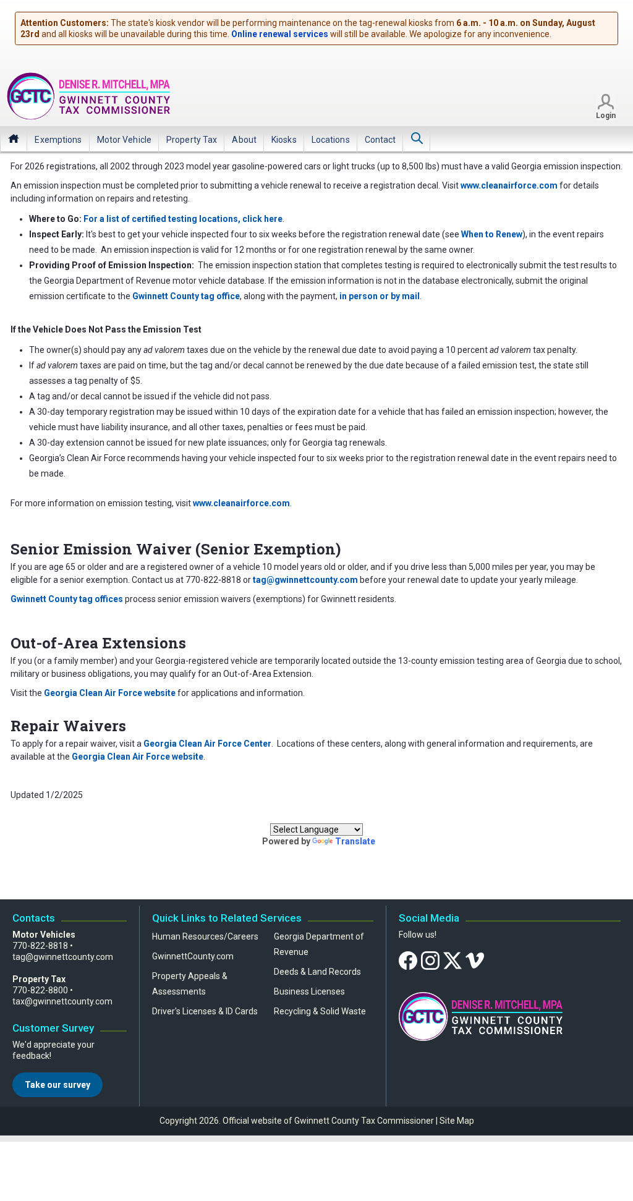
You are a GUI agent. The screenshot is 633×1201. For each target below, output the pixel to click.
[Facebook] (408, 960)
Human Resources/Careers (205, 936)
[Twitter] (452, 960)
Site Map (457, 1121)
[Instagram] (430, 960)
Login (606, 115)
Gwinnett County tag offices (67, 599)
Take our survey (57, 1085)
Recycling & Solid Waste (320, 1011)
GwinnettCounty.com (193, 956)
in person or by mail (379, 296)
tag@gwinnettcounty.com (62, 957)
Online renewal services (279, 34)
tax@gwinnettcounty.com (62, 1001)
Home (13, 138)
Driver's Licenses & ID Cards (205, 1011)
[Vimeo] (474, 960)
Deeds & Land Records (317, 972)
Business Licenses (309, 991)
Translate (355, 841)
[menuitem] (58, 139)
